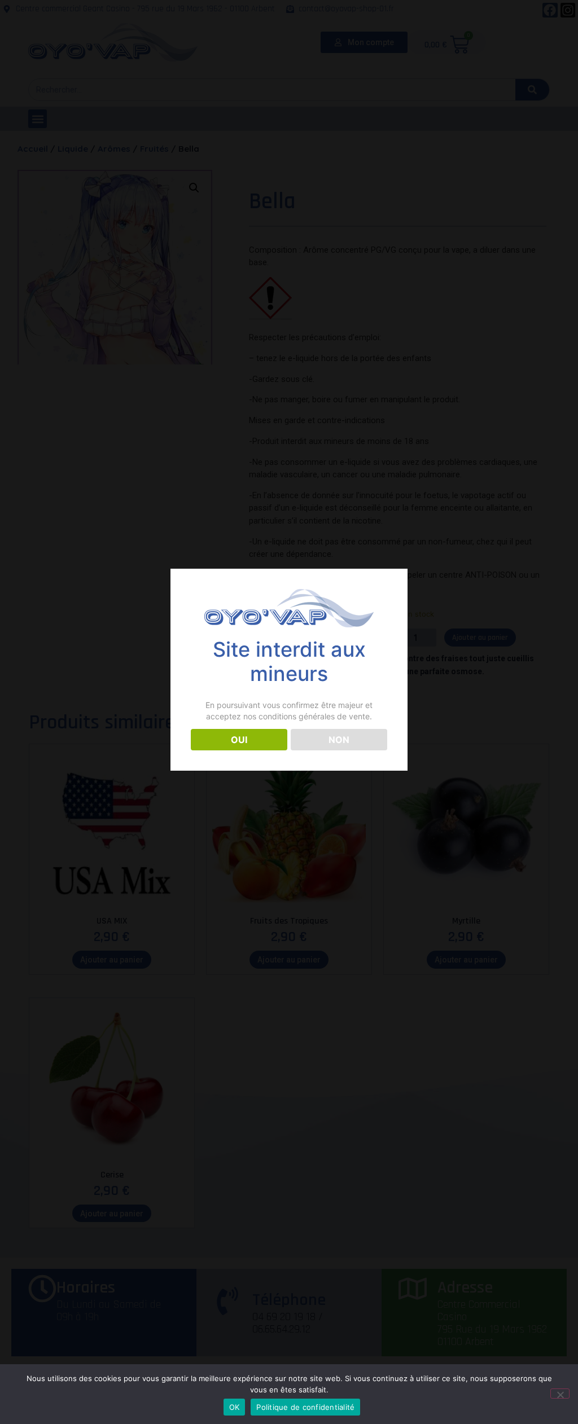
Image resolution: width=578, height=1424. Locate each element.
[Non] (560, 1393)
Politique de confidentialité (305, 1407)
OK (234, 1407)
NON (339, 739)
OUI (239, 739)
